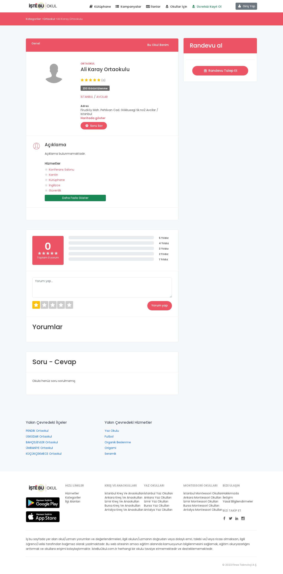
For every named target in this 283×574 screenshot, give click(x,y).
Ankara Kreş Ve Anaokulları (122, 498)
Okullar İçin (178, 7)
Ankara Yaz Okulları (157, 498)
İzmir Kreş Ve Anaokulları (122, 501)
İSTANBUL (87, 97)
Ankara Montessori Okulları (200, 498)
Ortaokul (49, 19)
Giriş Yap (248, 6)
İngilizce (54, 185)
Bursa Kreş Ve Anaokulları (122, 506)
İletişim (228, 498)
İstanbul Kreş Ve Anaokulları (122, 493)
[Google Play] (43, 502)
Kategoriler (33, 19)
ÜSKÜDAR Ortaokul (39, 436)
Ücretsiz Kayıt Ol (208, 7)
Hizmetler (72, 493)
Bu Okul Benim (158, 45)
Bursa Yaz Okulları (156, 506)
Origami (110, 448)
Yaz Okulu (112, 431)
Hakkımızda (231, 493)
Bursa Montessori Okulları (200, 506)
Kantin (53, 175)
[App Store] (43, 516)
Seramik (110, 454)
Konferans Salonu (61, 169)
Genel (35, 43)
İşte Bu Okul (43, 6)
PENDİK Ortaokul (37, 431)
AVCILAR (102, 97)
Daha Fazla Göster (75, 198)
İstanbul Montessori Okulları (200, 493)
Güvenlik (55, 190)
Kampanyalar (130, 7)
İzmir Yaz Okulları (156, 501)
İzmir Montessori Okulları (200, 501)
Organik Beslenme (118, 442)
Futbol (109, 436)
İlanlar (155, 7)
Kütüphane (102, 7)
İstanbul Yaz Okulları (158, 493)
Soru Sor (96, 126)
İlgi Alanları (72, 501)
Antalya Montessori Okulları (200, 510)
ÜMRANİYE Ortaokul (39, 448)
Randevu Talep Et (222, 70)
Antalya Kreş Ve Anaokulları (122, 510)
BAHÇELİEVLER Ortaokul (42, 442)
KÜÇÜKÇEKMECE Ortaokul (44, 454)
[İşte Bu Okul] (43, 488)
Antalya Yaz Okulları (158, 510)
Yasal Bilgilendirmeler (238, 501)
